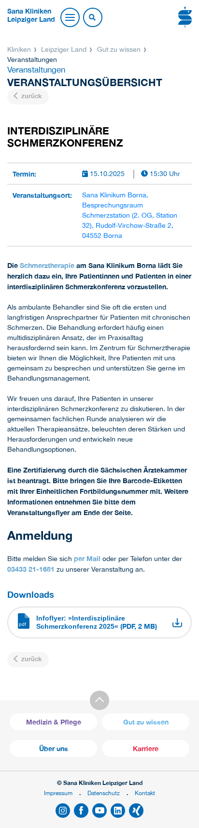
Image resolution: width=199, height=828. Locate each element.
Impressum (58, 793)
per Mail (87, 558)
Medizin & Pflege (53, 722)
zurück (30, 96)
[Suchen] (92, 18)
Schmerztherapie (47, 265)
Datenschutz (103, 793)
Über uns (53, 748)
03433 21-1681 (31, 569)
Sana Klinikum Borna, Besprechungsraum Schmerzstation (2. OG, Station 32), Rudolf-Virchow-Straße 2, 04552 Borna (129, 215)
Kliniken (20, 49)
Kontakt (145, 793)
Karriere (145, 748)
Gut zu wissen (118, 49)
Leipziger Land (63, 49)
